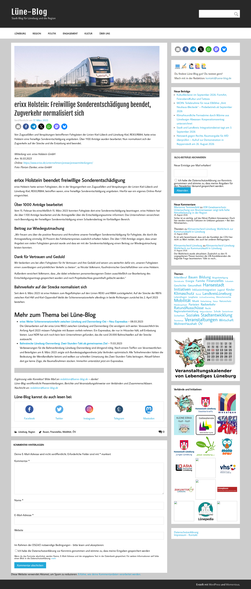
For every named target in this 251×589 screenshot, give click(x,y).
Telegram (119, 418)
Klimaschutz (184, 293)
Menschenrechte (223, 297)
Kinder (230, 289)
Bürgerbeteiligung (220, 277)
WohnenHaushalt (185, 323)
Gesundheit (194, 285)
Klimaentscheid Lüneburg (188, 245)
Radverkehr (208, 304)
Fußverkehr (229, 281)
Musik (195, 301)
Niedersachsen (180, 305)
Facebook (29, 418)
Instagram (89, 418)
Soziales (192, 315)
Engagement (70, 33)
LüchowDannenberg (207, 297)
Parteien (194, 304)
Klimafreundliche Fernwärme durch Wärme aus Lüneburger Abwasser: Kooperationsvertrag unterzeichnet (203, 119)
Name (18, 500)
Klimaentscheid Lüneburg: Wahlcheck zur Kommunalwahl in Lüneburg (203, 230)
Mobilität (66, 431)
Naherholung (205, 301)
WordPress (214, 584)
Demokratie (179, 281)
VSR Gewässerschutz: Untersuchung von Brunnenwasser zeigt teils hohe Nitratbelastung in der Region (202, 209)
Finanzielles (55, 431)
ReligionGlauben (206, 312)
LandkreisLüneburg (217, 293)
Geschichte (180, 285)
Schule (217, 311)
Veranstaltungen (201, 319)
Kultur (88, 33)
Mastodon (149, 418)
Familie (200, 280)
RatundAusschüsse (189, 308)
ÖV (74, 431)
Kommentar (22, 460)
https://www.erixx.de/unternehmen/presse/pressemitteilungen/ (58, 162)
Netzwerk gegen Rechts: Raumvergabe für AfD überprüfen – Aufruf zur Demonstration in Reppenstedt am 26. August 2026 (202, 140)
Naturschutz (225, 301)
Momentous (232, 584)
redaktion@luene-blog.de (74, 379)
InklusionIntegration (204, 289)
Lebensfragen (180, 297)
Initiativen (182, 289)
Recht (208, 308)
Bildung (205, 277)
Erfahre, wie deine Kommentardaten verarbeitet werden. (109, 574)
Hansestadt (213, 284)
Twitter (59, 418)
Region (37, 33)
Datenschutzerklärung (186, 532)
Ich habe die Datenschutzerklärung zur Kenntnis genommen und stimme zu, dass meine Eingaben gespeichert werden (84, 550)
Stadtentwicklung (216, 315)
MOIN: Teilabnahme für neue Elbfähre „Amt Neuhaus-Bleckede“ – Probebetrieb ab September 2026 (204, 107)
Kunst (198, 294)
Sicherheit (179, 315)
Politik (52, 33)
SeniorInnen (227, 311)
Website (18, 530)
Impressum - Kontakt (185, 535)
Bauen (46, 431)
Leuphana (193, 297)
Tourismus (178, 320)
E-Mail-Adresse (23, 515)
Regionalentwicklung (186, 311)
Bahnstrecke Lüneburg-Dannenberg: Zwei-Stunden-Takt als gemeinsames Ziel (63, 343)
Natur (215, 301)
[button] (18, 127)
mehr (53, 558)
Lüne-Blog (29, 12)
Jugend (221, 290)
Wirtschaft (226, 320)
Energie (190, 281)
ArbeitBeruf (180, 277)
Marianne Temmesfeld (186, 207)
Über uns (104, 33)
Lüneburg (20, 33)
